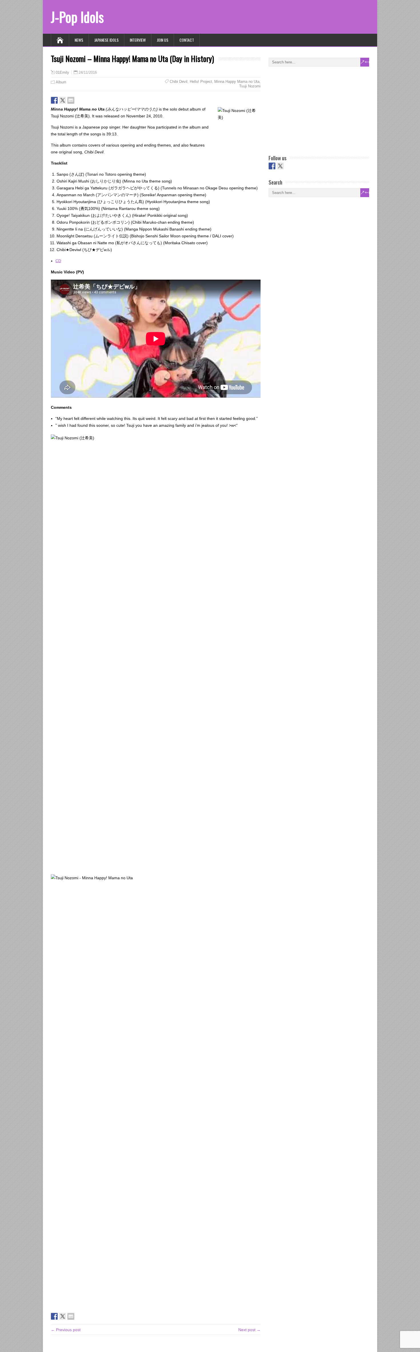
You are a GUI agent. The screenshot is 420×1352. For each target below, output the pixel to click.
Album (61, 82)
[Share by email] (70, 100)
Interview (138, 40)
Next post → (249, 1329)
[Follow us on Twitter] (280, 166)
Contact (186, 40)
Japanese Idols (106, 40)
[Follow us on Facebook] (272, 166)
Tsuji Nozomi (250, 86)
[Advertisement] (311, 109)
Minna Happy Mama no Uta (236, 81)
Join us (162, 40)
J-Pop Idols (77, 17)
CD (58, 261)
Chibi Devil (178, 81)
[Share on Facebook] (54, 100)
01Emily (62, 73)
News (79, 40)
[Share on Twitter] (62, 100)
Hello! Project (201, 81)
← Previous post (66, 1329)
